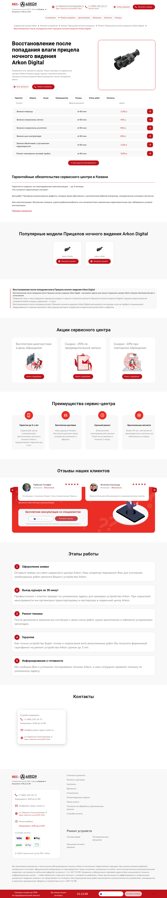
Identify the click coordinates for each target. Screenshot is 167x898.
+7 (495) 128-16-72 (97, 6)
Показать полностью (22, 210)
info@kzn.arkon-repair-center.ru (39, 730)
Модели (33, 98)
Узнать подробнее (33, 376)
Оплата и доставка (76, 779)
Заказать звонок (145, 7)
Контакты (108, 18)
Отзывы (118, 18)
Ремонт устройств (68, 18)
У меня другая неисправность (83, 163)
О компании (51, 18)
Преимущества (62, 98)
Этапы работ (94, 98)
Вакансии (97, 18)
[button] (12, 490)
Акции (45, 98)
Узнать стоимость (44, 87)
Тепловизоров (73, 837)
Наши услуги (73, 802)
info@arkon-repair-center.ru (32, 806)
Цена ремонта (84, 18)
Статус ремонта (123, 7)
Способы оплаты (75, 813)
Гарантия (18, 98)
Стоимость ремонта (76, 775)
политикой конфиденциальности (71, 524)
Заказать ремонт (68, 261)
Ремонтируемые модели (78, 797)
